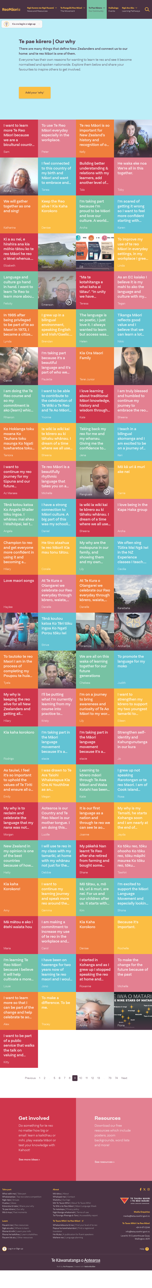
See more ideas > (29, 1159)
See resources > (105, 1162)
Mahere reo (68, 1237)
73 (110, 1078)
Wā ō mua (14, 1212)
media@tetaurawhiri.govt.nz (136, 1216)
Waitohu (61, 1200)
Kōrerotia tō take (18, 1206)
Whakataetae (21, 1196)
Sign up (19, 1248)
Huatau (9, 1203)
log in (22, 24)
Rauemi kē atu (17, 1237)
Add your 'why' (34, 92)
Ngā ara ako (15, 1228)
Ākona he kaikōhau (20, 1234)
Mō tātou (61, 1193)
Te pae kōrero (13, 1209)
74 (116, 1078)
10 (80, 1078)
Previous (30, 1078)
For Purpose (68, 1266)
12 (92, 1078)
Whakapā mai (64, 1196)
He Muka (73, 1234)
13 (98, 1078)
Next (124, 1078)
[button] (42, 9)
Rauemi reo (15, 1225)
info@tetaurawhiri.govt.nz (138, 1231)
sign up (31, 24)
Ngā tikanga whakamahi (71, 1212)
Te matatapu (66, 1209)
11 (87, 1078)
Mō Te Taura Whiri (72, 1203)
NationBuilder (89, 1266)
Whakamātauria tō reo (75, 1225)
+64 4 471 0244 (143, 1227)
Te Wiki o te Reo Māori (74, 1206)
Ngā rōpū (10, 1200)
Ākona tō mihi (16, 1231)
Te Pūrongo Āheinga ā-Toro (75, 1215)
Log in (10, 1248)
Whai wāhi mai (14, 1193)
